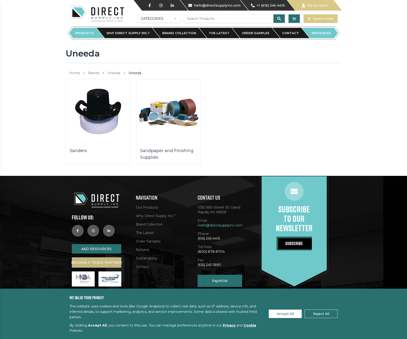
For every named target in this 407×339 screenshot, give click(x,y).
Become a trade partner (96, 262)
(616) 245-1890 (209, 265)
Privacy (229, 325)
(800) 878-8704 (211, 252)
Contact (290, 33)
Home (74, 73)
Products (84, 33)
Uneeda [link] (134, 73)
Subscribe (294, 243)
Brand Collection (179, 33)
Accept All (285, 314)
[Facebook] (149, 5)
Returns (142, 250)
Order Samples (255, 33)
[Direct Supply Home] (97, 13)
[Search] (279, 18)
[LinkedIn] (172, 5)
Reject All (321, 314)
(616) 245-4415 (209, 238)
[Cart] (294, 18)
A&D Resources (96, 249)
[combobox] (159, 18)
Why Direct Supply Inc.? (128, 33)
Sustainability (146, 258)
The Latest (219, 33)
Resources (321, 33)
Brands (93, 73)
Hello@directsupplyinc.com (220, 225)
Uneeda (113, 73)
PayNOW (220, 281)
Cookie (250, 325)
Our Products (147, 207)
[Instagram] (161, 5)
